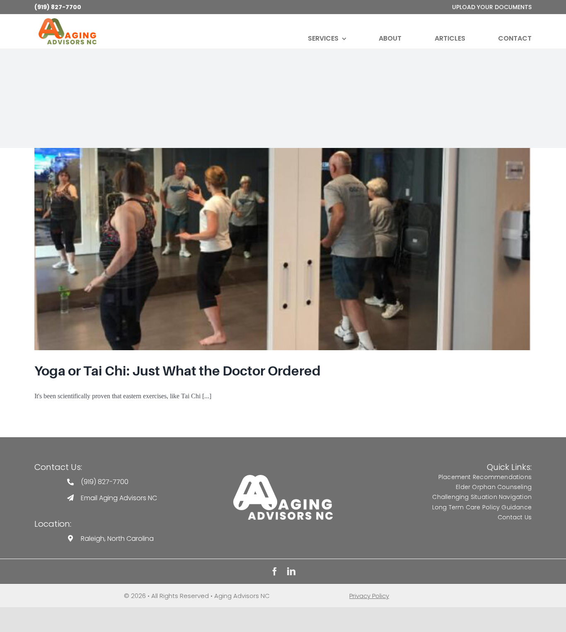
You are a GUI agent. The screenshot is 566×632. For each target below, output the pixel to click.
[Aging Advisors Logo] (283, 478)
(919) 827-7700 (57, 7)
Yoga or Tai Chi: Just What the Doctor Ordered (177, 370)
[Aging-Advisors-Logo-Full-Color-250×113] (68, 21)
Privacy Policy (369, 595)
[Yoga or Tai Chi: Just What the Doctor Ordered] (283, 249)
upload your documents (492, 7)
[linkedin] (291, 571)
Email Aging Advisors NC (119, 498)
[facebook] (275, 571)
